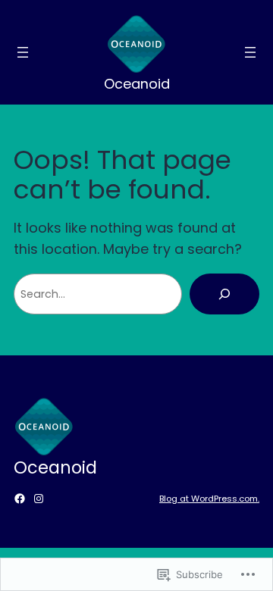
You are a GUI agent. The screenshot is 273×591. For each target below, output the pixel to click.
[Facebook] (20, 498)
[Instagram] (39, 498)
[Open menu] (23, 52)
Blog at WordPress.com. (209, 498)
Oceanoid (137, 83)
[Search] (224, 294)
